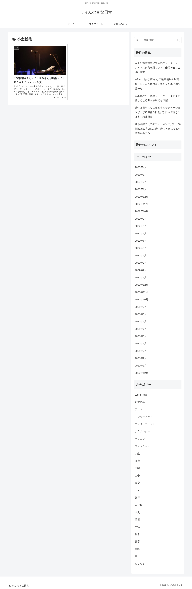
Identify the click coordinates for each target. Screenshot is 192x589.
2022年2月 (141, 270)
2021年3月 (141, 351)
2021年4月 (141, 343)
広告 (137, 475)
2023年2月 (141, 182)
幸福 (137, 468)
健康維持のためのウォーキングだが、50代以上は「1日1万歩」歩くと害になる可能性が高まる (158, 129)
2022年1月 (141, 277)
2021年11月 (141, 292)
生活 (137, 526)
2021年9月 (141, 306)
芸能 (137, 549)
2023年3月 (141, 174)
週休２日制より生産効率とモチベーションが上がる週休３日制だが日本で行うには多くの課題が (157, 112)
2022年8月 (141, 226)
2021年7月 (141, 321)
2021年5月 (141, 336)
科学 (137, 534)
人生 (137, 453)
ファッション (142, 446)
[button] (178, 40)
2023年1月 (141, 189)
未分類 (138, 504)
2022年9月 (141, 218)
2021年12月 (141, 284)
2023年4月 (141, 167)
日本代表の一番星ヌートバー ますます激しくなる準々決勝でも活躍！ (157, 98)
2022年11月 (141, 204)
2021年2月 (141, 358)
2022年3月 (141, 262)
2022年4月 (141, 255)
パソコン (140, 438)
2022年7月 (141, 233)
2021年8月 (141, 314)
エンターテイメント (146, 424)
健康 (137, 460)
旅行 (137, 497)
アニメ (138, 409)
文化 (137, 490)
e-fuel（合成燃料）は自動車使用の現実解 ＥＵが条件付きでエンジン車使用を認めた (157, 84)
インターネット (144, 416)
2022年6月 (141, 240)
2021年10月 (141, 299)
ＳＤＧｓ (140, 563)
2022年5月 (141, 248)
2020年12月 (141, 373)
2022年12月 (141, 196)
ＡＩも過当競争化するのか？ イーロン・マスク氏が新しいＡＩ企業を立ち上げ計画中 (157, 67)
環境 (137, 519)
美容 (137, 541)
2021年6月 (141, 329)
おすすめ (140, 402)
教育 (137, 482)
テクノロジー (142, 431)
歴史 (137, 512)
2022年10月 (141, 211)
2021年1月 (141, 365)
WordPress (141, 394)
